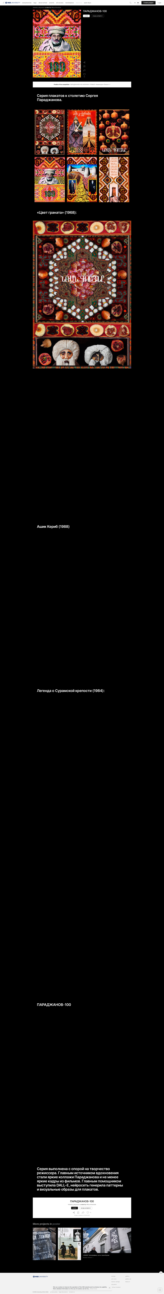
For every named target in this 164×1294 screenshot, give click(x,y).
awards (51, 3)
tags (34, 3)
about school (43, 3)
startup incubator (116, 1287)
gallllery (127, 1276)
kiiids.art (127, 1281)
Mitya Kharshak (56, 7)
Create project (148, 3)
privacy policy (53, 1292)
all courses (59, 3)
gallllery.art (128, 1279)
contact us (72, 1292)
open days (87, 3)
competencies (26, 3)
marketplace (69, 3)
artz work (113, 1279)
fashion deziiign (115, 1281)
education (114, 1284)
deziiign (113, 1276)
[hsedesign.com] (12, 3)
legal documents (63, 1292)
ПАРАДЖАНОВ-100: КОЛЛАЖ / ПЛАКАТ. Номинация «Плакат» (89, 84)
